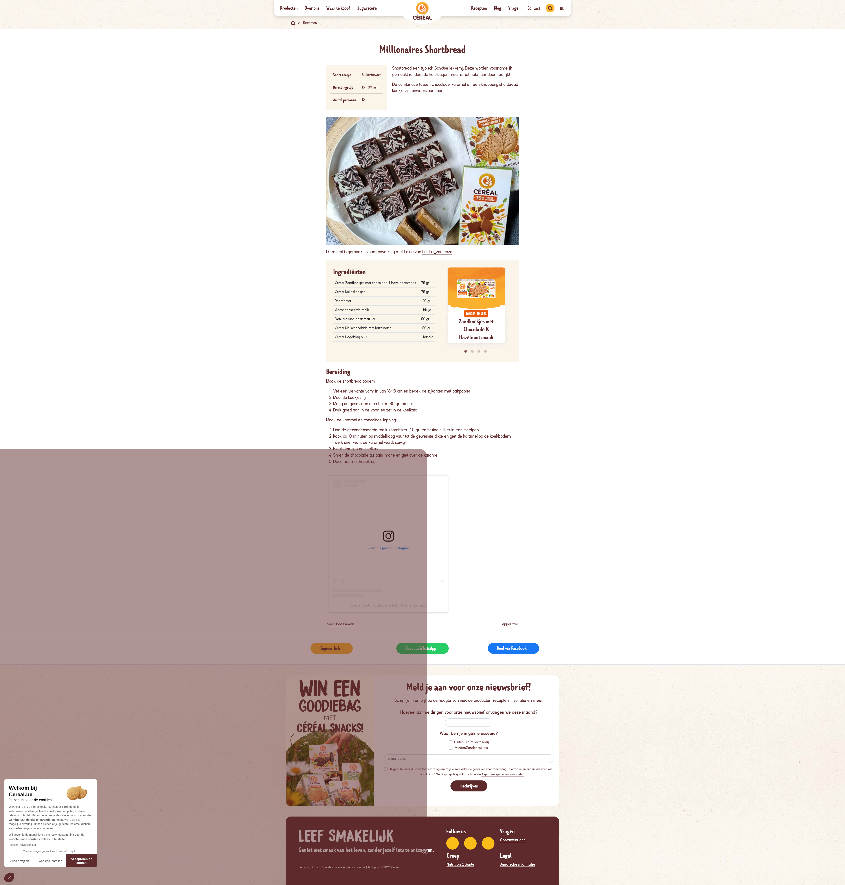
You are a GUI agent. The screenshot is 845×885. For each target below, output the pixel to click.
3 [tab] (479, 351)
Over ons (312, 8)
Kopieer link (330, 648)
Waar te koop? (338, 8)
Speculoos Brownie (341, 624)
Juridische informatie (517, 864)
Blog (497, 8)
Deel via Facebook (512, 648)
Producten (289, 8)
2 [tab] (473, 351)
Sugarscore (367, 8)
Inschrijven (468, 786)
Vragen (514, 8)
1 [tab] (466, 351)
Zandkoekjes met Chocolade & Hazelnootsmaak (476, 329)
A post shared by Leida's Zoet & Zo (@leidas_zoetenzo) (388, 605)
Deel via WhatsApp (420, 648)
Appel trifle (510, 624)
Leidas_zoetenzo (437, 251)
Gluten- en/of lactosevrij (471, 742)
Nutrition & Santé (460, 864)
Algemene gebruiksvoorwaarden (502, 774)
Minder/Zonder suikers (471, 748)
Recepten (479, 8)
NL (562, 8)
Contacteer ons (512, 840)
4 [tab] (486, 351)
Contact (533, 8)
